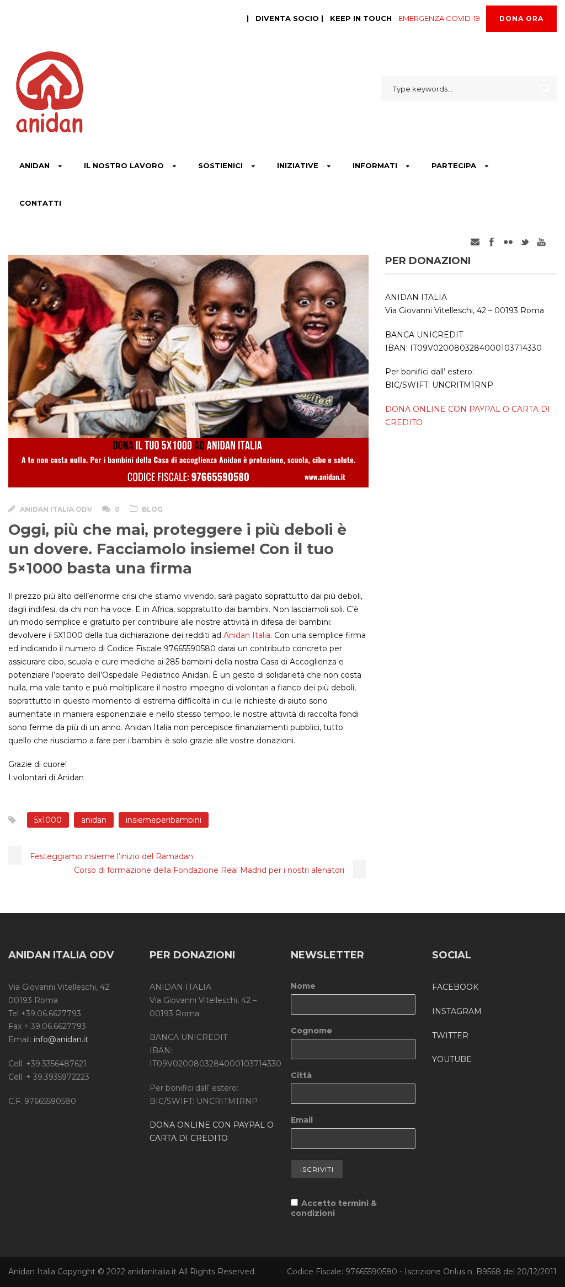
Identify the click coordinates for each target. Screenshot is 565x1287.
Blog (152, 509)
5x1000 (48, 820)
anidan (93, 820)
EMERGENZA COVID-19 (439, 18)
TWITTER (450, 1036)
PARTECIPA (453, 165)
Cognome (311, 1031)
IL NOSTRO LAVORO (124, 165)
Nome (303, 986)
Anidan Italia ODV (56, 509)
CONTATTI (40, 203)
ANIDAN (34, 165)
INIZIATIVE (297, 165)
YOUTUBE (452, 1059)
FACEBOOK (455, 987)
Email (302, 1120)
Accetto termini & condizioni (334, 1208)
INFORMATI (375, 165)
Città (301, 1075)
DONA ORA (521, 18)
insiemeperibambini (163, 820)
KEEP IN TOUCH (361, 18)
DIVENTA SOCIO (287, 18)
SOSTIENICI (220, 165)
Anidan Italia (246, 635)
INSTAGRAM (457, 1011)
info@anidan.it (61, 1039)
